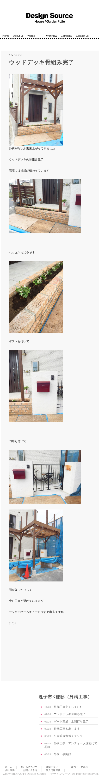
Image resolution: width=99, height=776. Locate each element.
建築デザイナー (54, 767)
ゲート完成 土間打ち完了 (66, 721)
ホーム (8, 767)
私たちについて (29, 767)
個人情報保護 (53, 770)
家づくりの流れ (79, 767)
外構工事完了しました (63, 707)
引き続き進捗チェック (63, 736)
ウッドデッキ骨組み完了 (41, 62)
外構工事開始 (57, 754)
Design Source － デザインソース (49, 774)
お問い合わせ (30, 770)
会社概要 (10, 770)
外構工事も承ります (62, 728)
